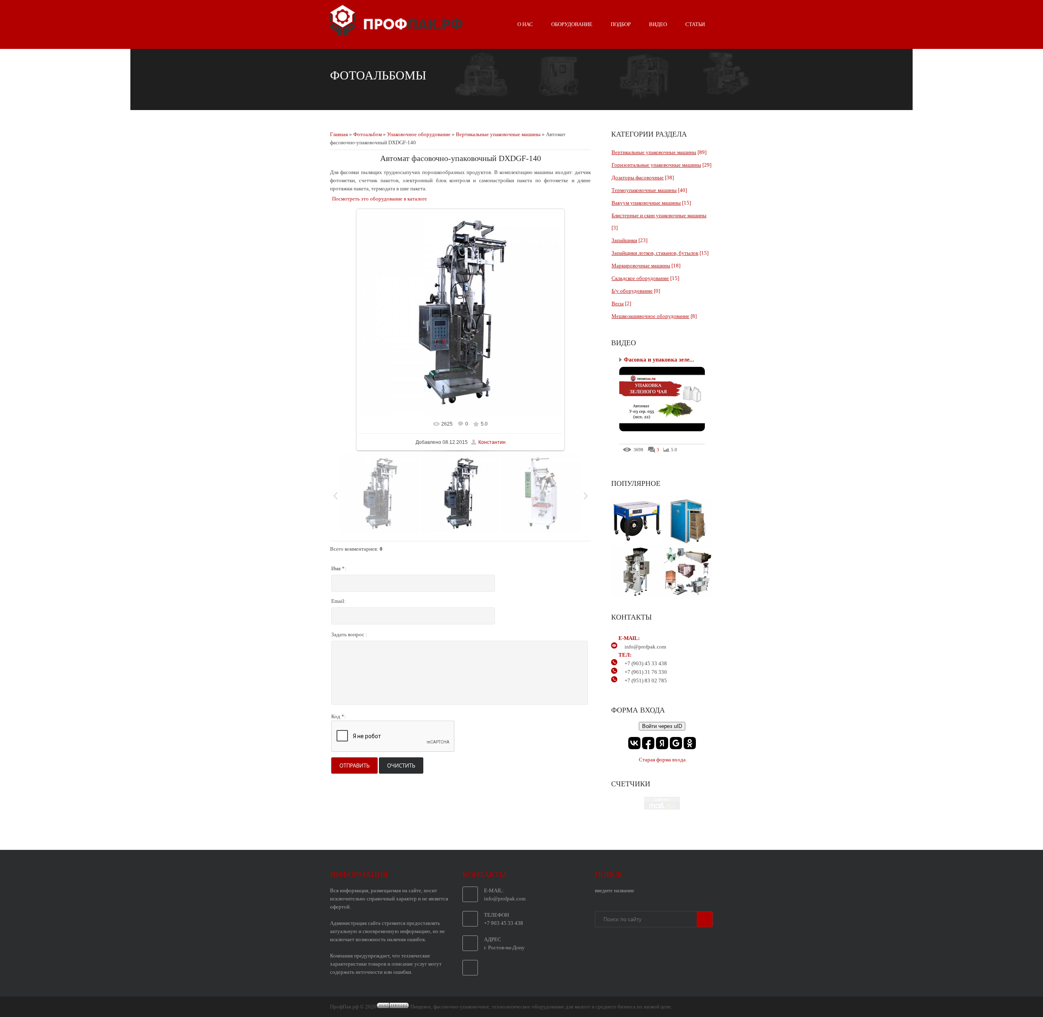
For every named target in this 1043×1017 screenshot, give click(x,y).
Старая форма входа (662, 760)
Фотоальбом (367, 134)
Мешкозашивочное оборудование (650, 316)
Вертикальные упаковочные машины (498, 134)
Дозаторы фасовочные (638, 177)
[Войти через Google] (676, 743)
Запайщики (624, 240)
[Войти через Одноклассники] (690, 743)
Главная (339, 134)
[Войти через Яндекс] (662, 743)
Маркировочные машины (641, 266)
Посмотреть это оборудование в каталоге (379, 199)
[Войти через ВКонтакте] (634, 743)
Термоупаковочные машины (644, 190)
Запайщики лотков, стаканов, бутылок (655, 253)
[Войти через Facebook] (648, 743)
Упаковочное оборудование (419, 134)
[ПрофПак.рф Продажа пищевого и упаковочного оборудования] (396, 32)
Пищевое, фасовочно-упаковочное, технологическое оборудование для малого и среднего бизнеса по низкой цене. (541, 1007)
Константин (492, 442)
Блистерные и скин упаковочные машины (659, 215)
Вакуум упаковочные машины (646, 203)
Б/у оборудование (632, 291)
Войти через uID (662, 726)
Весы (618, 303)
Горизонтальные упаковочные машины (656, 165)
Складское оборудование (640, 278)
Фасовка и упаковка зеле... (659, 360)
